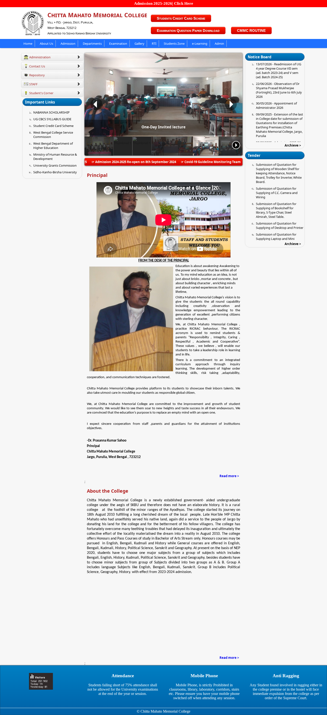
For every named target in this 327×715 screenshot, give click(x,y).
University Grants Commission (55, 165)
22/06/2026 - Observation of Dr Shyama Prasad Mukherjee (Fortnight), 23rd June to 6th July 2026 (279, 72)
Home (27, 43)
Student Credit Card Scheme (53, 126)
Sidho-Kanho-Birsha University (55, 172)
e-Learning (199, 43)
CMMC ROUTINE (251, 30)
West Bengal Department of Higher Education (53, 145)
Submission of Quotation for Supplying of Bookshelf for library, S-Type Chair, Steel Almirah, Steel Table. (276, 192)
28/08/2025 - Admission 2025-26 (278, 124)
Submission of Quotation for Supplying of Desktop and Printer (279, 207)
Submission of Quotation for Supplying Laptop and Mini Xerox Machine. (276, 220)
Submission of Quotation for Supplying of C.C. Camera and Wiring (277, 174)
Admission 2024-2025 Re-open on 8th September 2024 (120, 162)
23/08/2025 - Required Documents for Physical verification (272, 135)
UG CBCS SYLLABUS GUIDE (52, 119)
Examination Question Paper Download (188, 30)
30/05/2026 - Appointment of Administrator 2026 (276, 87)
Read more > (229, 476)
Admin (219, 43)
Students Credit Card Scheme (181, 18)
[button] (96, 104)
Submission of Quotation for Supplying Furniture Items (276, 233)
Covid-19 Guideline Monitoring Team (197, 162)
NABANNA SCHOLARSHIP (51, 112)
